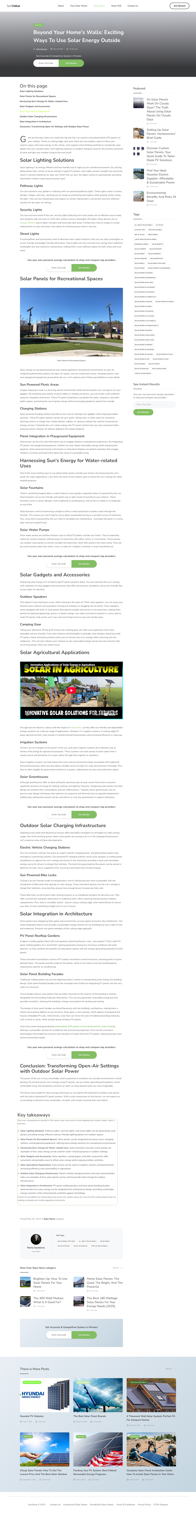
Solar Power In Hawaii (143, 306)
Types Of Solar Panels (99, 1246)
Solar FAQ (116, 5)
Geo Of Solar (140, 235)
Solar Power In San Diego (144, 349)
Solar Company (140, 249)
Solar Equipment (154, 254)
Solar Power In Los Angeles (145, 321)
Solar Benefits (157, 244)
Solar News (38, 25)
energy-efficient (27, 222)
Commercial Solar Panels (75, 1504)
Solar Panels (105, 1241)
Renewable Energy (141, 244)
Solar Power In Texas (164, 354)
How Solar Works (78, 5)
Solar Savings (140, 364)
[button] (99, 6)
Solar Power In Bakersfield (145, 278)
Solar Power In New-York (144, 340)
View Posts (36, 1252)
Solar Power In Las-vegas (144, 316)
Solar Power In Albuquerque (159, 268)
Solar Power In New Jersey (145, 335)
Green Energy (153, 235)
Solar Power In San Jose (144, 354)
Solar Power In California (145, 287)
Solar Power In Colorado (145, 292)
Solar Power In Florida (165, 302)
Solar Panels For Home (66, 1241)
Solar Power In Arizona (144, 273)
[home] (13, 6)
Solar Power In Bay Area (144, 282)
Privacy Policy (144, 1504)
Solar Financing (141, 259)
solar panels (76, 727)
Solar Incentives (156, 259)
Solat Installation (159, 369)
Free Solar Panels (155, 230)
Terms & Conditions (125, 1504)
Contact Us (133, 5)
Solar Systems (154, 364)
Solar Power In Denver (143, 302)
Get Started (179, 5)
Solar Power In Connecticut (145, 297)
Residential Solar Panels (102, 1504)
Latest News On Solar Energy (146, 239)
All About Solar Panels (87, 1241)
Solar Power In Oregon (143, 345)
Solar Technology (80, 1246)
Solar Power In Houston (144, 311)
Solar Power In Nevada (143, 330)
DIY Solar (159, 225)
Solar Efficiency (63, 1246)
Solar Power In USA (142, 359)
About (61, 5)
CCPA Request (161, 1504)
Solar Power (140, 268)
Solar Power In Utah (161, 359)
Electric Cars (140, 230)
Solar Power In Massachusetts (146, 326)
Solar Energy (140, 254)
